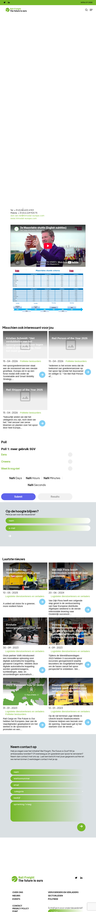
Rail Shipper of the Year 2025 (24, 389)
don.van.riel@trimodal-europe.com (27, 215)
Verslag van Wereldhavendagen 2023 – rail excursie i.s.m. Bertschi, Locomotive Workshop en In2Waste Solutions (69, 631)
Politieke (53, 899)
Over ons (17, 892)
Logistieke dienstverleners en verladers (24, 596)
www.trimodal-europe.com (23, 218)
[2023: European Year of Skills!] (25, 691)
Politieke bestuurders (30, 361)
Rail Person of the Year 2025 (70, 338)
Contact (17, 905)
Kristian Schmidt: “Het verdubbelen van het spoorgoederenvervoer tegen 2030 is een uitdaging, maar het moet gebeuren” (24, 344)
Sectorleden (55, 895)
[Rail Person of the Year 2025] (71, 345)
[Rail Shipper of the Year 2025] (25, 396)
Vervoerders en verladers (63, 892)
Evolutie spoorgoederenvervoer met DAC (23, 627)
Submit (18, 496)
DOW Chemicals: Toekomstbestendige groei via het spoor (23, 572)
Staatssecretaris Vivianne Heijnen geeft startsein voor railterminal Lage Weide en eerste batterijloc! (69, 690)
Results (55, 496)
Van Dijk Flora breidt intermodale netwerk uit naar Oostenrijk (70, 572)
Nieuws (16, 895)
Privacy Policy (20, 908)
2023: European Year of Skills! (25, 685)
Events (16, 899)
